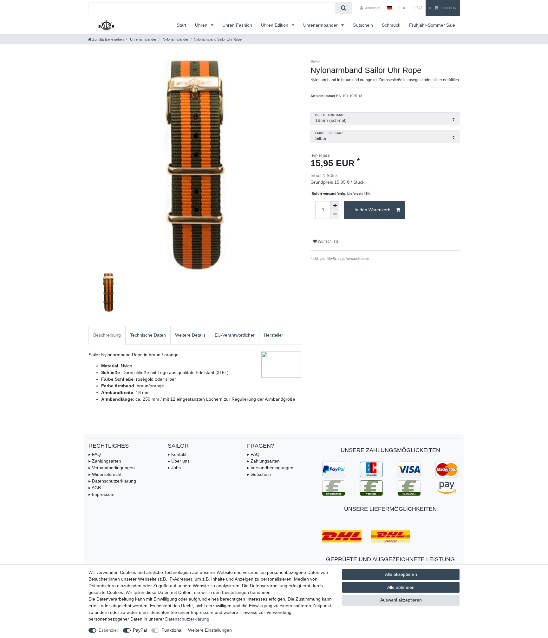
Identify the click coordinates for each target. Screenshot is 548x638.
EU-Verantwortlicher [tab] (235, 335)
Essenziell (109, 630)
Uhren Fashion (237, 25)
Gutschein (363, 25)
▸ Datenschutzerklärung (112, 480)
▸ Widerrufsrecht (104, 474)
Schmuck (391, 25)
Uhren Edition (275, 25)
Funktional (171, 630)
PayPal (140, 630)
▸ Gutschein (259, 474)
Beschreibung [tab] (107, 335)
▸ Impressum (101, 494)
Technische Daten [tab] (148, 335)
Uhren (202, 25)
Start (181, 25)
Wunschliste (328, 241)
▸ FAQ (94, 454)
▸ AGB (94, 487)
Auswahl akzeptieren (401, 599)
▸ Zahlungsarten (104, 461)
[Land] (389, 8)
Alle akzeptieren (401, 574)
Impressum (202, 612)
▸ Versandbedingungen (111, 467)
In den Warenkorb (372, 209)
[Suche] (344, 8)
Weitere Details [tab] (190, 335)
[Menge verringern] (334, 214)
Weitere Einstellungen (210, 630)
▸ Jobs (174, 467)
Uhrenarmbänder (321, 25)
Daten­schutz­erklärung (187, 619)
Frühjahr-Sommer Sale (432, 25)
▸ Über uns (179, 461)
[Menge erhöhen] (334, 205)
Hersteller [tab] (273, 335)
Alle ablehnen (400, 587)
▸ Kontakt (177, 454)
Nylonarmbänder (175, 39)
